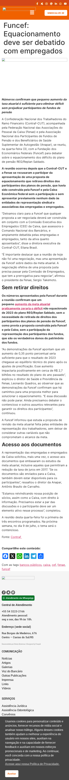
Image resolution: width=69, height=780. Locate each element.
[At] (51, 4)
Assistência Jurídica (14, 705)
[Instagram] (46, 4)
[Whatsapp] (60, 4)
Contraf (16, 537)
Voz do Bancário (12, 671)
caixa (46, 565)
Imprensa (7, 679)
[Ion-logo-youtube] (65, 4)
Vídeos (6, 688)
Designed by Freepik (34, 644)
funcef (6, 569)
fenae (61, 565)
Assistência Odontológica (18, 710)
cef (54, 565)
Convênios (8, 714)
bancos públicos (31, 565)
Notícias (7, 658)
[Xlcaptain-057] (42, 4)
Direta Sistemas (20, 644)
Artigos (6, 662)
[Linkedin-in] (56, 4)
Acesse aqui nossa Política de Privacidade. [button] (32, 763)
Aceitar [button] (11, 773)
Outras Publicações (14, 675)
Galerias (7, 667)
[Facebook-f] (37, 4)
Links (5, 684)
